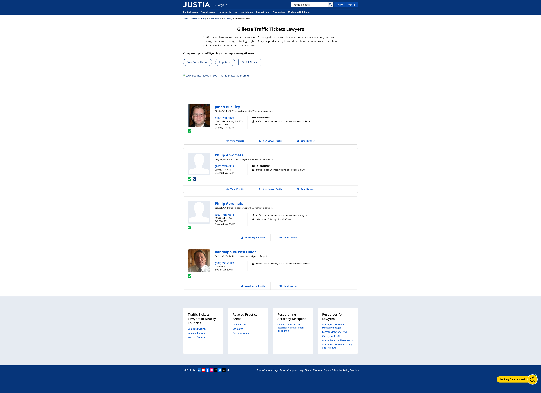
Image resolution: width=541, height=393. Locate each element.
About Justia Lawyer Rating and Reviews (337, 346)
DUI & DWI (238, 328)
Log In (340, 5)
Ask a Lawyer (208, 12)
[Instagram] (211, 370)
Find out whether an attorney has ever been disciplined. (290, 327)
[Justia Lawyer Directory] (196, 4)
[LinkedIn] (199, 370)
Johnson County (196, 333)
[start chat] (532, 379)
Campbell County (197, 328)
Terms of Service (313, 370)
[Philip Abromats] (199, 164)
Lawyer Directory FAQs (334, 331)
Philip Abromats (229, 155)
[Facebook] (207, 370)
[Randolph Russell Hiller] (199, 260)
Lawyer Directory (198, 18)
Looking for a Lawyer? (512, 379)
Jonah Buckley (227, 106)
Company (292, 370)
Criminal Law (239, 324)
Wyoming (228, 18)
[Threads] (215, 370)
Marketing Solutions (299, 12)
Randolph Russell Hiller (235, 251)
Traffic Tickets (215, 18)
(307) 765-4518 (224, 166)
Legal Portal (279, 370)
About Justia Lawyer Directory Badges (333, 326)
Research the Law (227, 12)
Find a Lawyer (190, 12)
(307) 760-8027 (224, 118)
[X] (224, 370)
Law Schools (246, 12)
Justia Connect (264, 370)
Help (301, 370)
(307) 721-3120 (224, 263)
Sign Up (351, 5)
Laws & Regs (263, 12)
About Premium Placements (337, 340)
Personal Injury (241, 333)
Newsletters (279, 12)
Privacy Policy (330, 370)
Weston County (196, 337)
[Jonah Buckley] (199, 115)
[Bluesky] (219, 370)
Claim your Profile (331, 336)
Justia (185, 18)
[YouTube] (203, 370)
